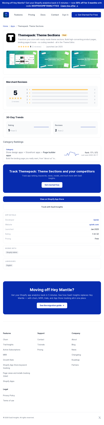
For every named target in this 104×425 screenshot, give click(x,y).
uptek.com (94, 224)
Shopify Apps (8, 381)
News (74, 350)
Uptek (96, 220)
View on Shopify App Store (52, 199)
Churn (5, 339)
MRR (5, 355)
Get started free (52, 185)
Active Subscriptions (11, 350)
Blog (73, 344)
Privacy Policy (9, 395)
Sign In (65, 14)
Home (5, 26)
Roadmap (76, 360)
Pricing (31, 14)
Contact (55, 14)
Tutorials (41, 344)
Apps (13, 26)
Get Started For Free (88, 14)
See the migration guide (52, 305)
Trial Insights (8, 344)
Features (18, 14)
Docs (43, 14)
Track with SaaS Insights (52, 207)
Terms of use (8, 400)
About (74, 339)
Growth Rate (8, 360)
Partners (75, 365)
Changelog (76, 355)
